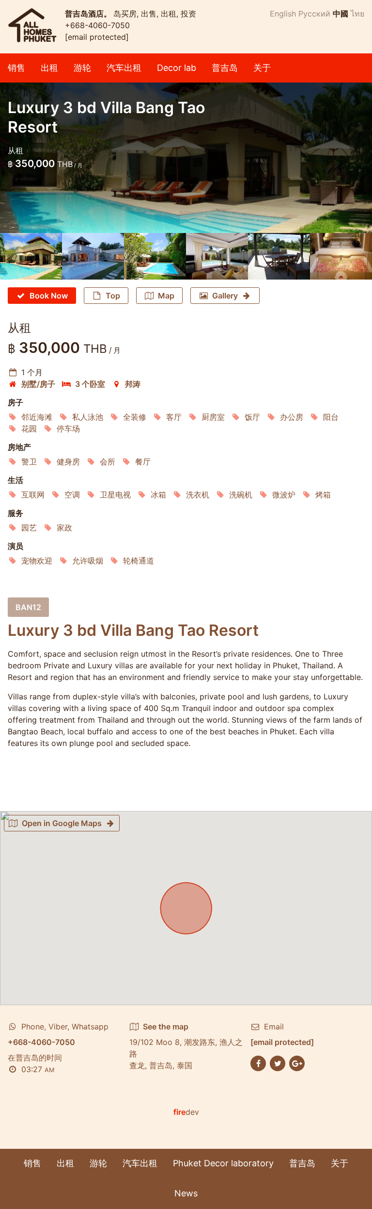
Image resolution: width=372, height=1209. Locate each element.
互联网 (33, 494)
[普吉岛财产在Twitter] (277, 1062)
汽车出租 (124, 68)
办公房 (291, 417)
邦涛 (132, 384)
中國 (340, 13)
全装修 (134, 417)
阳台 (331, 417)
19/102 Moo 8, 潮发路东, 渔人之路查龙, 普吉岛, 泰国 (186, 1046)
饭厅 (252, 417)
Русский (314, 13)
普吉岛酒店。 (89, 13)
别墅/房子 (38, 384)
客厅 (174, 417)
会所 (107, 461)
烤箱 (323, 494)
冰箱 (158, 494)
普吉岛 (225, 68)
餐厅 (143, 461)
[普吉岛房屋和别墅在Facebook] (258, 1062)
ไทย (357, 13)
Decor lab (176, 68)
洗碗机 (240, 494)
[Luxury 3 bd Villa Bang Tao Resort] (31, 256)
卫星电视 (115, 494)
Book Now (49, 295)
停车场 (68, 428)
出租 (49, 68)
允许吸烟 (87, 560)
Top (113, 295)
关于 (262, 68)
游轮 (82, 68)
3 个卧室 (90, 384)
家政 (64, 527)
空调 (72, 494)
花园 (29, 428)
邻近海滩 (36, 417)
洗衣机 (197, 494)
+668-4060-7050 (97, 25)
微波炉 (283, 494)
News (186, 1193)
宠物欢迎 (36, 560)
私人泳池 (87, 417)
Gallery (225, 295)
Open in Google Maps (62, 823)
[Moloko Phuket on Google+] (297, 1062)
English (283, 13)
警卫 (29, 461)
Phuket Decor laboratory (223, 1163)
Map (166, 295)
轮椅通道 (138, 560)
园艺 (29, 527)
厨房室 (213, 417)
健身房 (68, 461)
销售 (16, 68)
